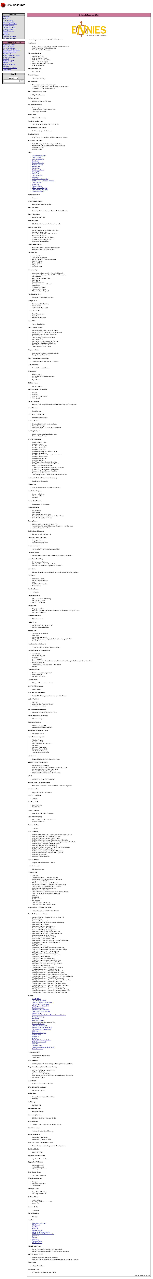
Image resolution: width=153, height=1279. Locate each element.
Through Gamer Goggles (39, 188)
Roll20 (34, 1237)
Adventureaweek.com (38, 155)
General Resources (8, 29)
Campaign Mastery (38, 159)
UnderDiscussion (37, 1049)
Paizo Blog (35, 184)
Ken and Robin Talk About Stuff (42, 1027)
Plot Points (35, 1036)
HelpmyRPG (36, 172)
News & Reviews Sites (9, 52)
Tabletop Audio (37, 1241)
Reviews (5, 18)
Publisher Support (8, 61)
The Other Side (36, 182)
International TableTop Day (11, 55)
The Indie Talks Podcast (39, 1025)
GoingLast (35, 1018)
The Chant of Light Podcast (40, 1004)
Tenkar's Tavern (37, 186)
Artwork (5, 62)
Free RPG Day (7, 53)
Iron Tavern (35, 177)
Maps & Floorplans (9, 64)
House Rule (35, 173)
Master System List (8, 22)
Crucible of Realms (38, 1008)
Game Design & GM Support (11, 50)
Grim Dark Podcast (38, 1020)
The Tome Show (37, 1045)
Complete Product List (10, 24)
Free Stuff (6, 59)
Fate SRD (35, 1227)
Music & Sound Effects (10, 68)
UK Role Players (37, 1243)
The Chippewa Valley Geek (40, 1006)
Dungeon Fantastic (38, 163)
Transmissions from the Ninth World (43, 1047)
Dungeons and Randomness (40, 1009)
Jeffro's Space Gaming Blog (40, 179)
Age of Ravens (36, 157)
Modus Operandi (37, 1230)
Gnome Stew (36, 168)
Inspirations (6, 34)
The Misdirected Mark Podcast (41, 1029)
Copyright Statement (9, 38)
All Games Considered (39, 1000)
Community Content (9, 27)
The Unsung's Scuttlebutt (40, 189)
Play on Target (36, 1034)
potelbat (34, 1038)
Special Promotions (9, 57)
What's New (6, 16)
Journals (5, 33)
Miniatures (6, 66)
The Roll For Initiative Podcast (41, 1040)
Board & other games (9, 36)
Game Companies (8, 31)
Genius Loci (36, 166)
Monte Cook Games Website (41, 1232)
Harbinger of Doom (38, 170)
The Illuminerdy (37, 175)
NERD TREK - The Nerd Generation (43, 181)
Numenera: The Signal (39, 1033)
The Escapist (36, 1225)
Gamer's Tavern (37, 1013)
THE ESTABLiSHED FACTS (41, 1011)
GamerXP (35, 1228)
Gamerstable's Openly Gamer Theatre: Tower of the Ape (49, 1015)
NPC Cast (35, 1031)
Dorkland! (35, 161)
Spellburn (35, 1043)
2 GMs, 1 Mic (36, 999)
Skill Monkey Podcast (39, 1042)
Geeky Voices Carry (38, 1017)
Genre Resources (8, 20)
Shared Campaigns (8, 25)
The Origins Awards (9, 48)
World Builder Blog (38, 191)
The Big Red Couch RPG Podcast (42, 1002)
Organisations (7, 69)
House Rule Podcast (38, 1024)
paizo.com (35, 1236)
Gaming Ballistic (37, 164)
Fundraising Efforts (9, 44)
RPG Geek (35, 1239)
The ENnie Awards (8, 46)
